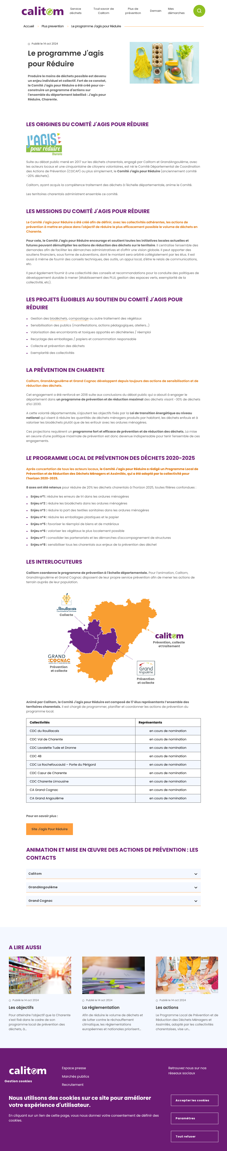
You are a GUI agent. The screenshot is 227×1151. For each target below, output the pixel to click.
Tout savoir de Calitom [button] (104, 11)
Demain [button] (155, 11)
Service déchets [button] (76, 11)
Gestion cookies (18, 1081)
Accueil (29, 26)
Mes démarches (176, 11)
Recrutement (73, 1084)
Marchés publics (75, 1076)
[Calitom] (34, 1070)
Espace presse (74, 1068)
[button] (199, 11)
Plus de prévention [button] (133, 11)
